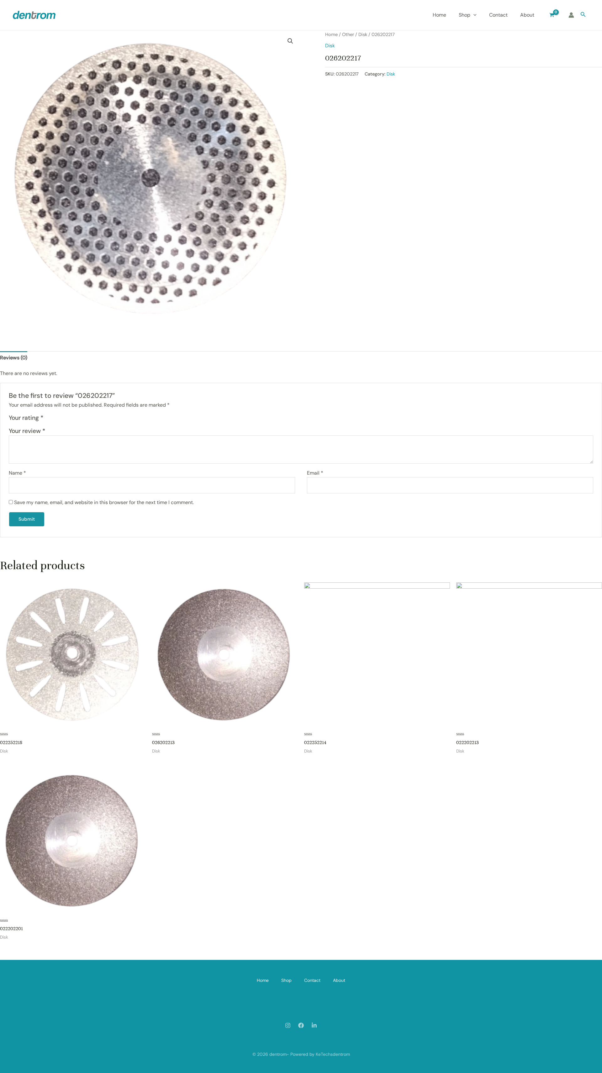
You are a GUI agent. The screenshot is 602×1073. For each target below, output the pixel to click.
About (527, 15)
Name (17, 473)
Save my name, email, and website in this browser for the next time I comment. (104, 502)
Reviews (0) (13, 357)
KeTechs (324, 1054)
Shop (464, 15)
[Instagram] (288, 1025)
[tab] (13, 357)
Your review (27, 431)
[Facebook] (301, 1025)
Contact (498, 15)
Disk (362, 34)
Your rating (26, 418)
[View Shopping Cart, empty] (552, 15)
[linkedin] (314, 1025)
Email (315, 473)
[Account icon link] (571, 15)
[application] (473, 15)
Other (348, 34)
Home (439, 15)
